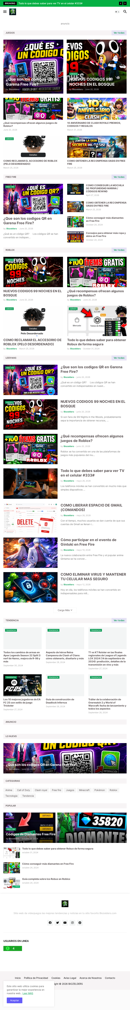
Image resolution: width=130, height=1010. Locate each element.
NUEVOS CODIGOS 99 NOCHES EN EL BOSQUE (32, 293)
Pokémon (99, 790)
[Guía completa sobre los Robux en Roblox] (11, 882)
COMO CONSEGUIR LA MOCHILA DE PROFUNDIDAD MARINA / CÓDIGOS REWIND (105, 188)
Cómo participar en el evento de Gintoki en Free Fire (88, 542)
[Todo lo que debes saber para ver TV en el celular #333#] (30, 483)
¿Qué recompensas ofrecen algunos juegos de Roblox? (30, 124)
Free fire (56, 790)
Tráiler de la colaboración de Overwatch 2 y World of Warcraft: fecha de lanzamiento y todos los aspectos (107, 704)
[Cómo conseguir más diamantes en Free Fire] (75, 221)
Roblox (113, 790)
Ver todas (119, 32)
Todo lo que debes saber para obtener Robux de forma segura (96, 342)
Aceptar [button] (14, 1000)
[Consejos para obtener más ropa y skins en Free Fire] (75, 237)
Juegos (70, 790)
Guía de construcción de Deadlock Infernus (60, 701)
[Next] (125, 3)
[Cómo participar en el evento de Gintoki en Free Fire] (30, 553)
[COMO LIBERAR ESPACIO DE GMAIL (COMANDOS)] (30, 518)
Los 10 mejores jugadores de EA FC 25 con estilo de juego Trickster (21, 702)
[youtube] (65, 923)
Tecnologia (11, 795)
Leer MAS (28, 993)
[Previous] (120, 3)
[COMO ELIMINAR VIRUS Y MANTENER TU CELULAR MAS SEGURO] (30, 587)
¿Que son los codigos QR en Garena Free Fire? (27, 220)
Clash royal (41, 790)
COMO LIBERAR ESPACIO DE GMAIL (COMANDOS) (47, 3)
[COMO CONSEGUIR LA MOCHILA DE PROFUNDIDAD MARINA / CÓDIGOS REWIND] (75, 189)
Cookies (55, 977)
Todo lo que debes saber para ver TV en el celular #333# (92, 473)
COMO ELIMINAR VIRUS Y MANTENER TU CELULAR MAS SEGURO (93, 576)
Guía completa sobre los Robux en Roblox (46, 878)
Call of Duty (23, 790)
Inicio (18, 977)
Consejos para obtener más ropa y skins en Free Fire (106, 234)
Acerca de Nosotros (91, 977)
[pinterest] (80, 923)
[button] (4, 12)
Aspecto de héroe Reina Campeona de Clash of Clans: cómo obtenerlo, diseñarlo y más (65, 655)
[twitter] (57, 923)
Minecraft (84, 790)
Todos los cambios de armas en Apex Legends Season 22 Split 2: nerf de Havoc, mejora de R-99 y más (22, 657)
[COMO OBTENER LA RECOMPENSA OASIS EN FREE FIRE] (75, 206)
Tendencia (28, 795)
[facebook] (50, 923)
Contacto (110, 977)
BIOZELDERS (75, 983)
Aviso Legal (70, 977)
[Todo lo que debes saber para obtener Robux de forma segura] (11, 852)
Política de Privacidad (36, 977)
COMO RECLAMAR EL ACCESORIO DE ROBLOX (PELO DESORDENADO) (30, 162)
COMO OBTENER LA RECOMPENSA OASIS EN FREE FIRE (96, 162)
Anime (8, 790)
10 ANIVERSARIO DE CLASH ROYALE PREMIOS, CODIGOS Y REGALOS (94, 124)
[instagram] (72, 923)
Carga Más (64, 610)
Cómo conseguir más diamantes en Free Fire (105, 219)
